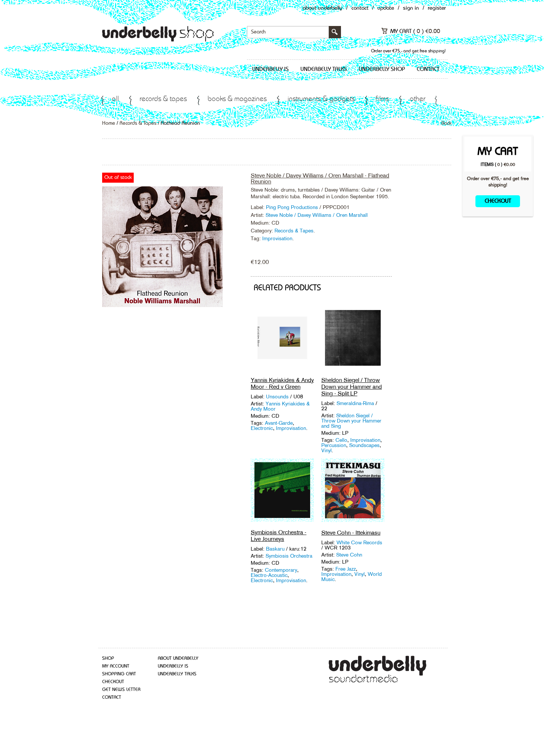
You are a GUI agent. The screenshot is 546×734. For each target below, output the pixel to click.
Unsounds (278, 396)
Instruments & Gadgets (321, 99)
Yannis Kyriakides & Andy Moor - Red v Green (282, 383)
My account (115, 666)
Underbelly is (270, 69)
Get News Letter (121, 689)
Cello (341, 440)
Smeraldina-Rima (356, 403)
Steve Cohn (349, 555)
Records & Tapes (163, 99)
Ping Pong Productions (292, 207)
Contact (359, 8)
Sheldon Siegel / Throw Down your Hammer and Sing (351, 420)
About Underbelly (322, 8)
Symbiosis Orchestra (289, 556)
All (115, 99)
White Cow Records (359, 542)
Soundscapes (364, 445)
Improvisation (277, 238)
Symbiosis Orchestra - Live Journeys (278, 535)
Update (385, 8)
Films (382, 99)
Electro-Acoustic (269, 575)
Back (446, 123)
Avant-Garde (279, 423)
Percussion (333, 445)
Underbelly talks (323, 69)
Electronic (262, 428)
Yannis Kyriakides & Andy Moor (280, 406)
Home (108, 123)
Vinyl (326, 450)
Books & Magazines (237, 99)
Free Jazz (345, 569)
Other (417, 99)
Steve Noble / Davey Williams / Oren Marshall (317, 215)
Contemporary (281, 570)
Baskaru (276, 549)
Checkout (498, 201)
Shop (108, 658)
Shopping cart (119, 674)
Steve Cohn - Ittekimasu (350, 532)
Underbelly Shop (382, 69)
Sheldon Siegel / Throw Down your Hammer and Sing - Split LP (351, 386)
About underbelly (178, 658)
